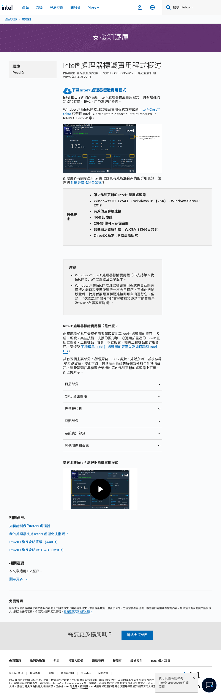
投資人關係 (75, 661)
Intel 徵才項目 (160, 661)
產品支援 (11, 19)
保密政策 (103, 673)
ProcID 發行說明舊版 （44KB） (34, 542)
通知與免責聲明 (136, 683)
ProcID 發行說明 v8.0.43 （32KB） (37, 550)
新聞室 (117, 661)
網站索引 (136, 661)
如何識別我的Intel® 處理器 (29, 526)
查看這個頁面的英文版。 (78, 611)
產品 (25, 7)
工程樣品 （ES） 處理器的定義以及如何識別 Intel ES (110, 349)
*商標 (50, 673)
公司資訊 (15, 661)
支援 (39, 7)
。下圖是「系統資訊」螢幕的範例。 (110, 435)
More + (93, 7)
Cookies (86, 673)
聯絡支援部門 (137, 635)
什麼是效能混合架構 (86, 182)
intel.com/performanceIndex (65, 683)
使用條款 (35, 673)
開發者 (75, 7)
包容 (57, 661)
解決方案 (56, 7)
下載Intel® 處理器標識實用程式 (99, 90)
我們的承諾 (37, 661)
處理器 (26, 19)
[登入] (139, 7)
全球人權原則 (80, 686)
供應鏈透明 (67, 673)
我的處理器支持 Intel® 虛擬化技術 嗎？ (39, 534)
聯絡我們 (98, 661)
